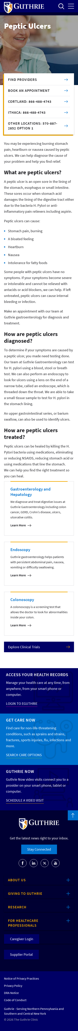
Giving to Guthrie (25, 893)
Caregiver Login (21, 939)
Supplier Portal (21, 954)
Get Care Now (20, 720)
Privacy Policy (13, 986)
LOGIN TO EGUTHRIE (21, 703)
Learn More (18, 525)
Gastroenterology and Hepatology (30, 491)
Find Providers (22, 79)
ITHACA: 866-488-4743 (27, 112)
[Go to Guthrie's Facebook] (23, 863)
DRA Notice (11, 993)
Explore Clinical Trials (24, 647)
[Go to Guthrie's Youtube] (56, 863)
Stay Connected (39, 849)
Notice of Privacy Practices (21, 978)
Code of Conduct (15, 1000)
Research (17, 907)
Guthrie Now (20, 771)
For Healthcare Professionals (23, 923)
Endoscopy (20, 549)
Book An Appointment (29, 90)
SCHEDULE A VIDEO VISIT (25, 800)
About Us (17, 880)
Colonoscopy (22, 599)
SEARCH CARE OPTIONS (24, 755)
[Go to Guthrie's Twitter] (45, 863)
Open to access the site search (61, 6)
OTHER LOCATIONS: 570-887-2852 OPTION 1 (32, 125)
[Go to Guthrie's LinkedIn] (34, 863)
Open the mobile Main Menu (71, 6)
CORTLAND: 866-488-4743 (29, 101)
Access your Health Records (37, 674)
